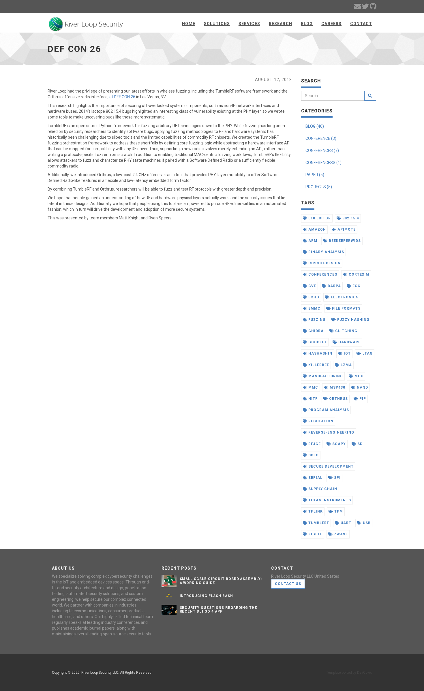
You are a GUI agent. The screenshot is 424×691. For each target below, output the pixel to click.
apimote (346, 229)
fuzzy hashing (352, 320)
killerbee (318, 365)
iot (347, 353)
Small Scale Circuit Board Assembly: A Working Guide (221, 581)
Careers (331, 23)
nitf (312, 399)
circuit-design (323, 263)
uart (345, 523)
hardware (349, 342)
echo (313, 297)
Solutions (217, 23)
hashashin (319, 353)
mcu (358, 376)
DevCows (364, 673)
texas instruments (329, 500)
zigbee (314, 534)
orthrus (338, 399)
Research (280, 23)
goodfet (317, 342)
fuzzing (316, 320)
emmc (313, 308)
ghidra (315, 331)
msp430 (337, 387)
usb (366, 523)
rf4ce (314, 444)
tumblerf (318, 523)
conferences (322, 274)
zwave (340, 534)
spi (337, 478)
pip (362, 399)
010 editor (319, 218)
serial (314, 478)
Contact (361, 23)
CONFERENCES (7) (322, 150)
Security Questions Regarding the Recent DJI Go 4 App (219, 609)
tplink (315, 511)
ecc (356, 286)
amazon (316, 229)
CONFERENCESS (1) (323, 162)
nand (362, 387)
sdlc (313, 455)
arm (312, 241)
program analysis (328, 410)
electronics (344, 297)
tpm (338, 511)
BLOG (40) (314, 126)
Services (249, 23)
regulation (320, 421)
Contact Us (288, 583)
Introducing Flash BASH (206, 596)
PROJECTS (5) (318, 186)
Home (188, 23)
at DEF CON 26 (122, 97)
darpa (334, 286)
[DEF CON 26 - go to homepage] (85, 22)
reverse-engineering (330, 432)
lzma (345, 365)
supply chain (322, 489)
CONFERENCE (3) (320, 138)
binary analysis (325, 252)
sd (359, 444)
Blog (307, 23)
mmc (312, 387)
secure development (330, 466)
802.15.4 (350, 218)
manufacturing (325, 376)
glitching (345, 331)
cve (311, 286)
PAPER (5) (314, 174)
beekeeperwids (344, 241)
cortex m (358, 274)
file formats (345, 308)
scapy (338, 444)
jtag (367, 353)
